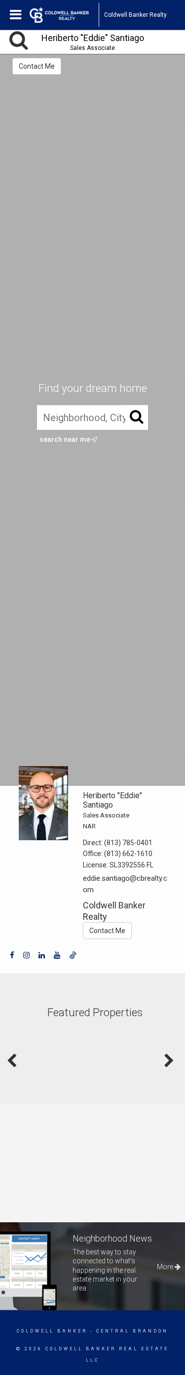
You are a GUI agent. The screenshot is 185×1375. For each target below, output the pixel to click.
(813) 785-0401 (128, 843)
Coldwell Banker (52, 1331)
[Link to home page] (64, 15)
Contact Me (37, 66)
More (166, 1267)
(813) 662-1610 (128, 854)
